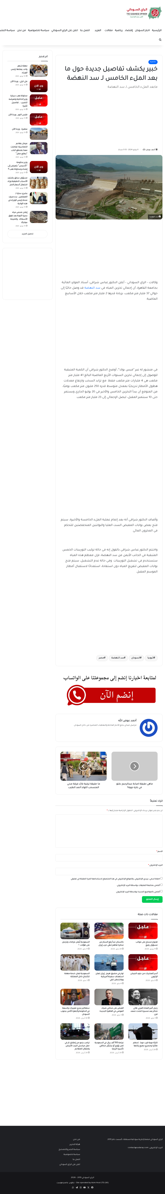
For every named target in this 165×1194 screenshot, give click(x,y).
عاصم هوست (62, 1183)
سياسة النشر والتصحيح (69, 1149)
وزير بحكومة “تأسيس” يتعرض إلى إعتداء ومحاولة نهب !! (17, 166)
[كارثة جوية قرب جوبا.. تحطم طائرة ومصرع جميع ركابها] (143, 1031)
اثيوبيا (150, 658)
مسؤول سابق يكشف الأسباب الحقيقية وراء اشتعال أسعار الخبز (17, 181)
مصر (101, 658)
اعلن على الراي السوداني (64, 30)
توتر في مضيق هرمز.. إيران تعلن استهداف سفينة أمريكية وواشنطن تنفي (110, 977)
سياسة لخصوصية (38, 30)
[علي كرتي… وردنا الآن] (39, 86)
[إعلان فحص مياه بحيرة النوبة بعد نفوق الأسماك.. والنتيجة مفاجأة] (39, 217)
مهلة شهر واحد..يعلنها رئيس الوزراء (19, 69)
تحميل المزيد (27, 234)
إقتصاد (129, 30)
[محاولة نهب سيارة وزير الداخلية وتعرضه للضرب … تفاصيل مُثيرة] (39, 100)
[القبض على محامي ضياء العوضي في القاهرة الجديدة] (109, 997)
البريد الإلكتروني (155, 865)
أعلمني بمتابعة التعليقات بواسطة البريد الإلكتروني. (138, 886)
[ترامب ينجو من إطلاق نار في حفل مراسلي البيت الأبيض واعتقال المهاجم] (75, 1031)
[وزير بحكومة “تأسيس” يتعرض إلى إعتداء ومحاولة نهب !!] (39, 167)
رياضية (119, 30)
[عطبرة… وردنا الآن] (39, 134)
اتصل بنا (85, 30)
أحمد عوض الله (149, 150)
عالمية (153, 62)
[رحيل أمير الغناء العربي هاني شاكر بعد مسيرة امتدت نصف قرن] (143, 997)
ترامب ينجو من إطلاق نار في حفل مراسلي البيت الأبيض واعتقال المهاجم (77, 1046)
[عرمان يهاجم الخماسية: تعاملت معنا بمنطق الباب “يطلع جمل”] (39, 148)
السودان (135, 658)
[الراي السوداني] (144, 12)
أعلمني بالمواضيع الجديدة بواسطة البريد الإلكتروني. (138, 892)
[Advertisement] (133, 117)
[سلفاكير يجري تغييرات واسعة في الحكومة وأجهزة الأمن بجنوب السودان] (75, 997)
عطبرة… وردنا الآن (19, 129)
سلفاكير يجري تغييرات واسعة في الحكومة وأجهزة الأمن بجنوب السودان (75, 1011)
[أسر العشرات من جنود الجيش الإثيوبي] (143, 962)
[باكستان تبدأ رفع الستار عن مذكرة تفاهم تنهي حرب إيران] (109, 931)
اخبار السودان (142, 30)
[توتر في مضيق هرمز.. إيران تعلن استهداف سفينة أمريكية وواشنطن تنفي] (109, 962)
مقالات (109, 30)
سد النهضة (92, 288)
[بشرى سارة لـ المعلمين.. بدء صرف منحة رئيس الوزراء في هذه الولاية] (39, 198)
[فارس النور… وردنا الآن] (39, 119)
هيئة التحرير (75, 1144)
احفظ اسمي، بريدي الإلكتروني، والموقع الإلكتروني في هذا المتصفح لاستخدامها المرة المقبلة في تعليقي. (115, 879)
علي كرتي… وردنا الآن (18, 81)
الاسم (159, 852)
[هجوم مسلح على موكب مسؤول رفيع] (143, 931)
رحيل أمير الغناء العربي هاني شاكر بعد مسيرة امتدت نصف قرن (144, 1011)
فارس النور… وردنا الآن (17, 115)
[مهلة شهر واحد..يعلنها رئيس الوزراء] (39, 70)
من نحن (21, 30)
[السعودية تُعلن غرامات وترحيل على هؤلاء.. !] (75, 931)
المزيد (98, 30)
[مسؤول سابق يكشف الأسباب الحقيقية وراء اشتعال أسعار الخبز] (39, 182)
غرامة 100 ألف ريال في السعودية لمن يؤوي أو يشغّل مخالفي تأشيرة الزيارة (109, 1046)
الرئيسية (156, 30)
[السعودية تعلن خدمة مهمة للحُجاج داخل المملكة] (75, 962)
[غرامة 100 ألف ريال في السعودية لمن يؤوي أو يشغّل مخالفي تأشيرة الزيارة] (109, 1031)
